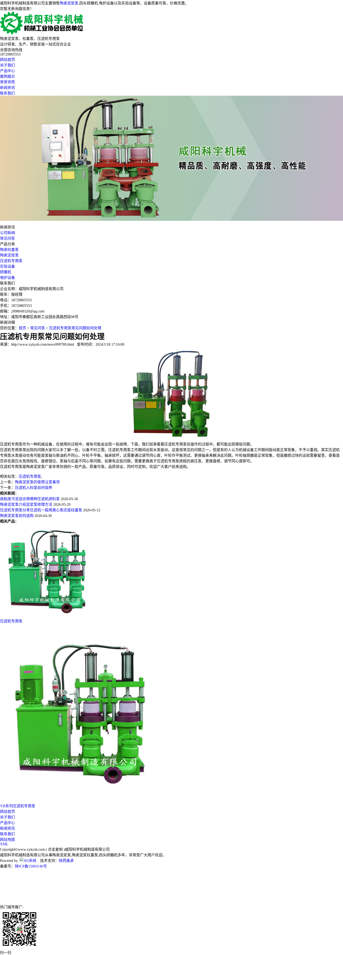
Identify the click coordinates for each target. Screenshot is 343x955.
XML (4, 844)
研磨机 (5, 272)
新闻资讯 (7, 88)
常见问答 (7, 238)
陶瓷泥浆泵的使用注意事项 (37, 482)
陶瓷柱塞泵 (9, 250)
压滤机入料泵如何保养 (33, 488)
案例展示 (7, 76)
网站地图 (7, 840)
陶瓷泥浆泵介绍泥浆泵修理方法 (26, 504)
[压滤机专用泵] (46, 616)
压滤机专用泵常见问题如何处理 (75, 328)
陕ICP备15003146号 (31, 866)
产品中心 (7, 71)
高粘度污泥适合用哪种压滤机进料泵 (30, 499)
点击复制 (55, 849)
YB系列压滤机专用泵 (17, 806)
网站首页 (7, 60)
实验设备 (7, 266)
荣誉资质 (7, 82)
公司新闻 (7, 233)
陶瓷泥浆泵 (69, 3)
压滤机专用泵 (11, 261)
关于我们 (7, 65)
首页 (22, 328)
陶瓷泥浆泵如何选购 (17, 516)
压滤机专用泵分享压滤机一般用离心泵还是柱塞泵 (41, 510)
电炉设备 (7, 278)
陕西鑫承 (66, 861)
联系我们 (7, 93)
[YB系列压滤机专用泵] (86, 801)
